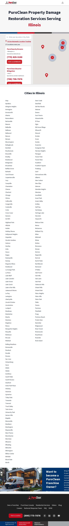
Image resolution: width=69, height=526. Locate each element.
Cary (6, 180)
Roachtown (38, 335)
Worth (7, 462)
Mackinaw (8, 311)
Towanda (8, 400)
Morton (37, 252)
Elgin (36, 124)
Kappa (7, 255)
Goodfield (38, 195)
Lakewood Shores (11, 290)
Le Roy (7, 293)
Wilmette (8, 448)
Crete (7, 210)
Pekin (37, 302)
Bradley (7, 157)
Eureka (37, 142)
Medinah (8, 341)
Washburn (8, 424)
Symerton (8, 395)
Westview (8, 439)
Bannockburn (9, 118)
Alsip (6, 101)
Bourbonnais (9, 151)
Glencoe (37, 186)
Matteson (8, 335)
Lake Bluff (8, 276)
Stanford (8, 383)
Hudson (7, 243)
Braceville (8, 154)
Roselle (7, 353)
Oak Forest (38, 273)
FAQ (45, 508)
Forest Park (38, 157)
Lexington (8, 296)
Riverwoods (39, 332)
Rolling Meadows (10, 344)
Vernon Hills (9, 415)
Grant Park (38, 198)
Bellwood (8, 133)
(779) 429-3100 (14, 57)
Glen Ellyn (38, 183)
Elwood (37, 133)
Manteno (8, 320)
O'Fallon (37, 270)
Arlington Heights (10, 107)
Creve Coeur (9, 213)
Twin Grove (8, 409)
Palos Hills (38, 296)
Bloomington (9, 142)
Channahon (8, 186)
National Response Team (33, 508)
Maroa (7, 326)
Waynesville (9, 430)
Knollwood (8, 267)
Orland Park (38, 290)
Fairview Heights (40, 151)
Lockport (8, 308)
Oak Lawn (38, 279)
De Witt (7, 219)
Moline (37, 243)
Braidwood (8, 160)
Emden (37, 136)
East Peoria (38, 115)
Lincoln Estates (10, 302)
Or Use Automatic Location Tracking (19, 41)
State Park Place (10, 386)
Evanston (38, 145)
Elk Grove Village (40, 127)
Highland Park (9, 222)
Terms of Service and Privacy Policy (24, 523)
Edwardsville (39, 118)
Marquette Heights (11, 329)
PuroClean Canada (27, 505)
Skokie (7, 371)
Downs (37, 112)
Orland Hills (38, 287)
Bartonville (8, 121)
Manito (7, 317)
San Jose (8, 359)
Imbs (6, 249)
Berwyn (7, 139)
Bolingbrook (9, 145)
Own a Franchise (13, 505)
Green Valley (39, 201)
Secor (7, 365)
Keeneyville (8, 258)
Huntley (7, 246)
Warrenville (8, 421)
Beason (7, 124)
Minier (37, 240)
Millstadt (38, 237)
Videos (54, 505)
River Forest (39, 329)
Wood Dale (8, 460)
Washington (9, 427)
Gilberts (37, 177)
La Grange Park (10, 270)
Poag (37, 314)
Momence (38, 246)
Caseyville (8, 183)
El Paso (37, 121)
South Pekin (9, 377)
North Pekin (39, 261)
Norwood (38, 267)
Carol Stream (9, 175)
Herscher (38, 216)
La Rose (7, 273)
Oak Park (38, 282)
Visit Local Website (14, 62)
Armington (8, 109)
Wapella (7, 418)
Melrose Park (39, 222)
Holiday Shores (10, 231)
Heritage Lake (39, 213)
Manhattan (8, 314)
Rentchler (38, 323)
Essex (37, 139)
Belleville (8, 127)
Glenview (38, 192)
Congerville (8, 204)
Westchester (9, 436)
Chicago (7, 195)
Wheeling (8, 445)
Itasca (7, 252)
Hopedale (8, 237)
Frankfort (38, 163)
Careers (19, 508)
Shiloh (7, 368)
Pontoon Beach (40, 317)
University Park (10, 412)
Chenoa (7, 189)
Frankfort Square (40, 166)
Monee (37, 249)
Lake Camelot (9, 279)
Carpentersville (10, 177)
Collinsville (8, 201)
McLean (7, 338)
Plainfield (38, 311)
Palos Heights (39, 293)
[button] (43, 47)
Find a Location (15, 516)
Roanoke (38, 338)
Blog (60, 505)
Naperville (38, 255)
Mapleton (8, 323)
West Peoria (9, 433)
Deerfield (38, 104)
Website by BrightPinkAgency (39, 523)
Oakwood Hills (39, 285)
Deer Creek (38, 101)
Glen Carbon (39, 180)
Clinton (7, 198)
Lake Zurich (9, 285)
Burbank (8, 172)
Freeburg (38, 169)
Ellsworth (38, 130)
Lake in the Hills (10, 287)
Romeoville (8, 347)
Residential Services (43, 505)
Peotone (38, 308)
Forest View (39, 160)
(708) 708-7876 (14, 79)
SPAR (50, 508)
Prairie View (39, 320)
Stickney (8, 389)
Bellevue (8, 130)
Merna (37, 225)
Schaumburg (9, 362)
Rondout (8, 350)
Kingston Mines (10, 264)
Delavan (37, 109)
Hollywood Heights (11, 234)
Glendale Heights (40, 189)
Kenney (7, 261)
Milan (37, 234)
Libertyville (8, 299)
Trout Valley (9, 406)
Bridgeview (8, 163)
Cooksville (8, 207)
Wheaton (8, 442)
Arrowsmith (9, 112)
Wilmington (9, 451)
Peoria (37, 305)
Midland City (39, 231)
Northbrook (38, 264)
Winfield (7, 457)
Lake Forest (9, 282)
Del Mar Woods (40, 107)
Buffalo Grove (9, 169)
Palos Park (38, 299)
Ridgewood (38, 326)
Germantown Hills (40, 175)
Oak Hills (38, 276)
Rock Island (38, 341)
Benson (7, 136)
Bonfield (8, 148)
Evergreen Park (40, 148)
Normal (37, 258)
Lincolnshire (9, 305)
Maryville (8, 332)
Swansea (8, 392)
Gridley (37, 204)
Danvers (7, 216)
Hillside (7, 225)
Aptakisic (8, 104)
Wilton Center (9, 454)
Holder (7, 228)
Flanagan (38, 154)
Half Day (37, 207)
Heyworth (38, 219)
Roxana (7, 356)
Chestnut (8, 192)
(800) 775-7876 (32, 515)
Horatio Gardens (10, 240)
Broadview (8, 166)
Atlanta (7, 115)
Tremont (8, 403)
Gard (36, 172)
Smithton (8, 374)
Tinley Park (8, 397)
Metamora (38, 228)
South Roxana (9, 380)
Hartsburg (38, 210)
